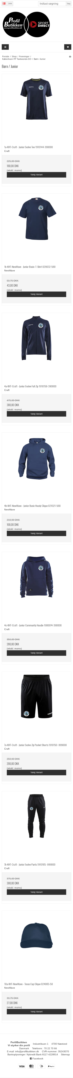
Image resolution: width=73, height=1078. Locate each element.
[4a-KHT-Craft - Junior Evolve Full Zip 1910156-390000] (36, 347)
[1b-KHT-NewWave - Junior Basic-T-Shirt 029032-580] (36, 228)
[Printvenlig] (70, 56)
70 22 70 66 (50, 1048)
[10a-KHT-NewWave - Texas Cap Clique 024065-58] (36, 945)
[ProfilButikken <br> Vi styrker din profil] (36, 24)
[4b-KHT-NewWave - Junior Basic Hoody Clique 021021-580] (36, 467)
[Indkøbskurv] (67, 47)
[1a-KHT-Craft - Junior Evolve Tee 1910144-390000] (36, 108)
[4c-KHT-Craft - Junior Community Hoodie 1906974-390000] (36, 586)
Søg (68, 4)
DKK (10, 4)
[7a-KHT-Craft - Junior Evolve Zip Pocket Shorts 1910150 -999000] (36, 706)
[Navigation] (5, 47)
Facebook (37, 1058)
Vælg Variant (36, 175)
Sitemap (65, 1054)
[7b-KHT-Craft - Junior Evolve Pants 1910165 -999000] (36, 825)
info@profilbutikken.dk (27, 1051)
